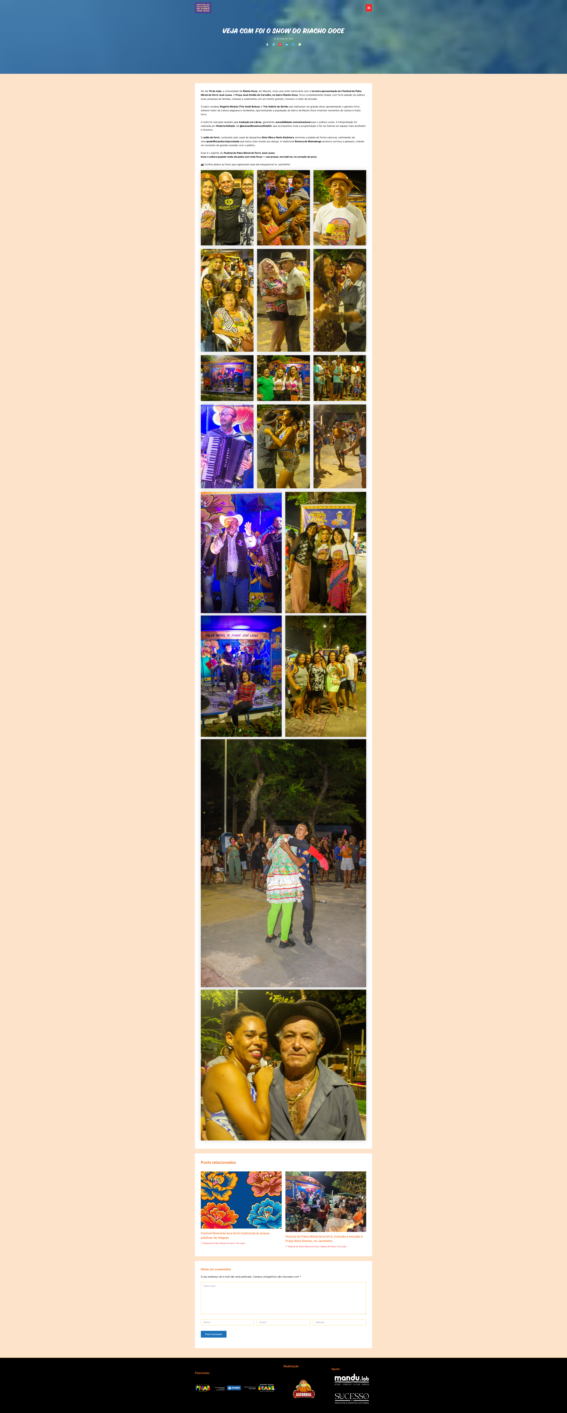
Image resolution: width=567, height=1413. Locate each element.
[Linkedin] (286, 44)
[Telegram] (293, 44)
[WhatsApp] (299, 44)
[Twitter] (273, 44)
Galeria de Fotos (328, 1246)
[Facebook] (267, 44)
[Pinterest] (280, 44)
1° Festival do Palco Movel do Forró (217, 1243)
